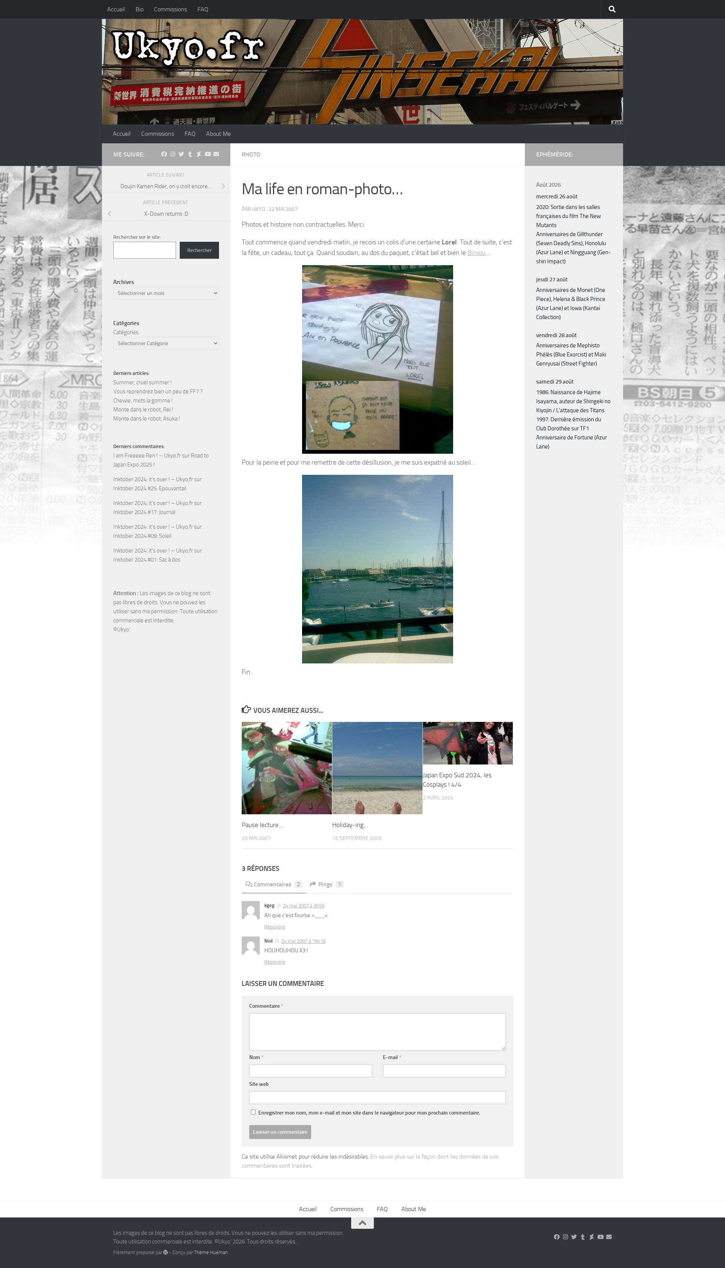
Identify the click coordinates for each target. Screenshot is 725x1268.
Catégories (126, 332)
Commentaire (266, 1006)
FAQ (202, 9)
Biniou (476, 253)
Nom (256, 1057)
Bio (139, 9)
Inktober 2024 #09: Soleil (142, 536)
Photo (251, 154)
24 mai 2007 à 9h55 (303, 906)
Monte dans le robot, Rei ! (143, 409)
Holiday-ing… (350, 825)
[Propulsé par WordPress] (165, 1252)
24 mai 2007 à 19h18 (303, 941)
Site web (259, 1084)
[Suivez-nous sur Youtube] (207, 154)
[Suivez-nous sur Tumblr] (190, 154)
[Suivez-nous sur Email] (216, 154)
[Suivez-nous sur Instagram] (173, 154)
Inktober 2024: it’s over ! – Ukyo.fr (153, 479)
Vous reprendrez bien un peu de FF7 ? (158, 391)
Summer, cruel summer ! (142, 382)
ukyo (258, 209)
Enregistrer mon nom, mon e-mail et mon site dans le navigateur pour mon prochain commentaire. (369, 1113)
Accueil (116, 9)
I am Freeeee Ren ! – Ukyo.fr (147, 455)
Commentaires (277, 884)
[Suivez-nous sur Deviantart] (199, 154)
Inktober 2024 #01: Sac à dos (146, 559)
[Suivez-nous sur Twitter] (181, 154)
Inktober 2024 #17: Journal (144, 512)
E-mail (392, 1057)
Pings (329, 884)
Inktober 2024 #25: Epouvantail (149, 488)
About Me (218, 133)
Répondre (274, 927)
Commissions (170, 9)
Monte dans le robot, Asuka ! (146, 418)
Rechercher (199, 250)
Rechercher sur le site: (137, 237)
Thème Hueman (211, 1252)
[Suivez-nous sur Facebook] (164, 154)
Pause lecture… (262, 825)
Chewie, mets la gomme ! (143, 400)
